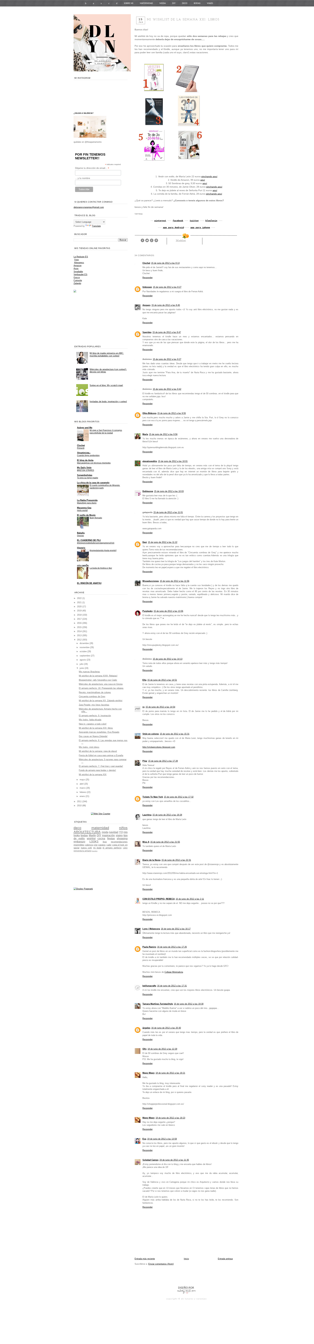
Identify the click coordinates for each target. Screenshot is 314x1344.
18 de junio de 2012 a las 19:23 (170, 1118)
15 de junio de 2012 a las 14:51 (162, 680)
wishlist (181, 240)
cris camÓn (83, 565)
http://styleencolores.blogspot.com (158, 747)
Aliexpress (79, 262)
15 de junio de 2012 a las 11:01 (168, 512)
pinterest (160, 220)
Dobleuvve (147, 491)
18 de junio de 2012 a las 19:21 (170, 1073)
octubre (83, 651)
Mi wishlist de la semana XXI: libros (96, 728)
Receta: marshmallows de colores (95, 692)
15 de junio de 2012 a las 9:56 (163, 434)
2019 (79, 610)
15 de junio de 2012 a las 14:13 (167, 659)
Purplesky (147, 611)
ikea (105, 842)
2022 (79, 598)
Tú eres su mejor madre (87, 478)
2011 (79, 801)
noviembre (85, 647)
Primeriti (80, 448)
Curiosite (78, 280)
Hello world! (82, 510)
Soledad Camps (150, 1160)
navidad (113, 832)
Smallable (78, 271)
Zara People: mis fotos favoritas (94, 705)
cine (95, 845)
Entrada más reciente (145, 1258)
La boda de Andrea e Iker (101, 568)
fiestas (111, 838)
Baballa (81, 533)
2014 (79, 631)
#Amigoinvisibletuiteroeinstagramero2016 (95, 543)
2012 (79, 639)
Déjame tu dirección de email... (92, 168)
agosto (83, 660)
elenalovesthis (149, 461)
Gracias (80, 535)
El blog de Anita (85, 460)
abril (82, 784)
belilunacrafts (149, 986)
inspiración (108, 835)
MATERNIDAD (146, 3)
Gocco (77, 277)
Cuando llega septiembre (88, 455)
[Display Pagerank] (83, 889)
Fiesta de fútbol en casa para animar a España (101, 755)
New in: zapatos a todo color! (92, 724)
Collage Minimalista (174, 972)
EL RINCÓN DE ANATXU (89, 583)
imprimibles (79, 845)
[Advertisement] (173, 1275)
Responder (147, 277)
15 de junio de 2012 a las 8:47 (166, 332)
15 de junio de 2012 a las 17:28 (163, 761)
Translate (96, 226)
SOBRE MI (128, 3)
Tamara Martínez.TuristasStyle (157, 1004)
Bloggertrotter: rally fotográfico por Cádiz (98, 680)
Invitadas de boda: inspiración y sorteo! (108, 401)
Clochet (146, 263)
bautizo (94, 851)
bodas (84, 835)
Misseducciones (150, 581)
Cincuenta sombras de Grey (92, 696)
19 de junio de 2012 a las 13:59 (162, 1139)
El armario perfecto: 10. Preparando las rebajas (101, 688)
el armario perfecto (112, 848)
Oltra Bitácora (149, 413)
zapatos (102, 845)
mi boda (97, 848)
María (145, 434)
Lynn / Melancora (151, 929)
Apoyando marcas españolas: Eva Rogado (99, 732)
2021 (79, 602)
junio (82, 668)
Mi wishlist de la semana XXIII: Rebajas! (98, 676)
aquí (202, 180)
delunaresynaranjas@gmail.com (89, 207)
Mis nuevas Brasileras (89, 671)
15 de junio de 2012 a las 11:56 (174, 581)
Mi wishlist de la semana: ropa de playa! (98, 751)
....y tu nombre (82, 178)
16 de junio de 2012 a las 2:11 (190, 899)
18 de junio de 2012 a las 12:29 (162, 1049)
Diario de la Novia (151, 860)
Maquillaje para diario (86, 503)
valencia (89, 845)
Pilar (144, 761)
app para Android (173, 227)
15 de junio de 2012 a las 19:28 (167, 815)
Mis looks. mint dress (89, 747)
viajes (119, 835)
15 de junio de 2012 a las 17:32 (178, 797)
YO (121, 832)
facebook (178, 220)
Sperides (146, 332)
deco (77, 828)
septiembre (85, 655)
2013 (79, 635)
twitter (194, 220)
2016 (79, 623)
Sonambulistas (84, 475)
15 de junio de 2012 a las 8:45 (165, 305)
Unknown (147, 287)
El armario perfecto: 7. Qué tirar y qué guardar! (101, 766)
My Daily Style (84, 467)
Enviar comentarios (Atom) (161, 1264)
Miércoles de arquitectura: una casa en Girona (100, 684)
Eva (144, 1139)
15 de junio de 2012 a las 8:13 (165, 263)
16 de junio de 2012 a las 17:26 (172, 947)
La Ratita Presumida (87, 500)
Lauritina (146, 815)
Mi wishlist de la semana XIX (92, 774)
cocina (101, 838)
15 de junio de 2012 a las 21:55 (165, 842)
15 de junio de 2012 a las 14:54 (160, 707)
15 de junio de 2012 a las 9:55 (171, 413)
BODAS (197, 3)
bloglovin (211, 220)
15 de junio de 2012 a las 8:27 (167, 287)
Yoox (76, 259)
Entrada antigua (225, 1258)
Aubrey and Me (84, 427)
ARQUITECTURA (87, 832)
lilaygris (81, 548)
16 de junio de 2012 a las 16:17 (176, 929)
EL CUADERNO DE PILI (89, 540)
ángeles (146, 1028)
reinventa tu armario (82, 851)
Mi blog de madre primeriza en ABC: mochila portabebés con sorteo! (107, 354)
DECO (184, 3)
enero (83, 796)
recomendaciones (119, 842)
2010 (79, 805)
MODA (162, 3)
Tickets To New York (152, 797)
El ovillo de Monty (86, 515)
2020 (79, 606)
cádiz (125, 848)
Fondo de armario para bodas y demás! (97, 770)
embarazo (79, 841)
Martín (92, 835)
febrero (83, 792)
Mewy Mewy (148, 1073)
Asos (76, 268)
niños (123, 828)
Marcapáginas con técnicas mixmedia (94, 463)
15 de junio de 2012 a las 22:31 (176, 860)
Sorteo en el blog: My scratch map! (106, 385)
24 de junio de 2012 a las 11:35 (174, 1160)
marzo (83, 788)
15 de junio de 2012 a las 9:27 (167, 359)
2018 (79, 615)
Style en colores (150, 734)
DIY (173, 3)
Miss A (145, 842)
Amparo (146, 305)
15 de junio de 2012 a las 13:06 (168, 611)
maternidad (100, 828)
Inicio (186, 1258)
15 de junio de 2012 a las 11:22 (162, 542)
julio (82, 664)
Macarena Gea (84, 508)
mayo (83, 779)
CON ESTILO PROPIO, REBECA (158, 899)
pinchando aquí (209, 176)
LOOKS (93, 841)
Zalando (77, 283)
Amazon (77, 265)
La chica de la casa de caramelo (93, 482)
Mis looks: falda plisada (90, 719)
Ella (144, 680)
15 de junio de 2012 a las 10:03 (169, 491)
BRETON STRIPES (85, 470)
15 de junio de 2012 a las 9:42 (167, 389)
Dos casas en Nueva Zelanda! (93, 736)
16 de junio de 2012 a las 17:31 (172, 986)
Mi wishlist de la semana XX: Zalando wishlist (100, 700)
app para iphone (200, 227)
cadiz (109, 845)
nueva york (86, 848)
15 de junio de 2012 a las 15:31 (174, 734)
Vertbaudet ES (80, 274)
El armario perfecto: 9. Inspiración (95, 715)
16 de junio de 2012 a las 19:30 (188, 1004)
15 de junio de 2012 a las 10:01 (173, 461)
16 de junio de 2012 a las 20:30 (166, 1028)
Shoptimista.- (84, 453)
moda (105, 832)
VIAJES (210, 3)
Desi (144, 542)
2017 (79, 619)
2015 (79, 627)
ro (143, 707)
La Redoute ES (81, 256)
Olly (144, 1049)
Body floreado (96, 518)
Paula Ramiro (149, 947)
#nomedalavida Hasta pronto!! (103, 550)
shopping (122, 838)
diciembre (84, 643)
